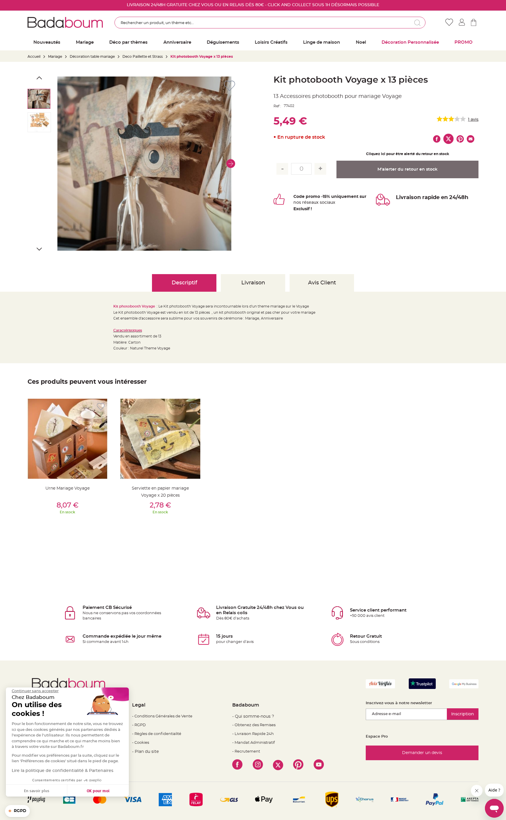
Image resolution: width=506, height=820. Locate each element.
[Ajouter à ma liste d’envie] (101, 407)
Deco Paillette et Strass (142, 56)
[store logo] (65, 22)
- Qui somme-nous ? (253, 716)
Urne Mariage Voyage (67, 488)
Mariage (55, 56)
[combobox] (269, 22)
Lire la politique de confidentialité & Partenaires (62, 771)
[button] (230, 164)
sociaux (327, 203)
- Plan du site (145, 752)
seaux (313, 203)
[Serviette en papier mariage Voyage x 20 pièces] (160, 439)
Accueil (34, 56)
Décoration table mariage (92, 56)
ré (304, 203)
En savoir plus (36, 790)
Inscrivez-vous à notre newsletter (399, 703)
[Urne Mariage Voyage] (67, 439)
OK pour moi (98, 790)
